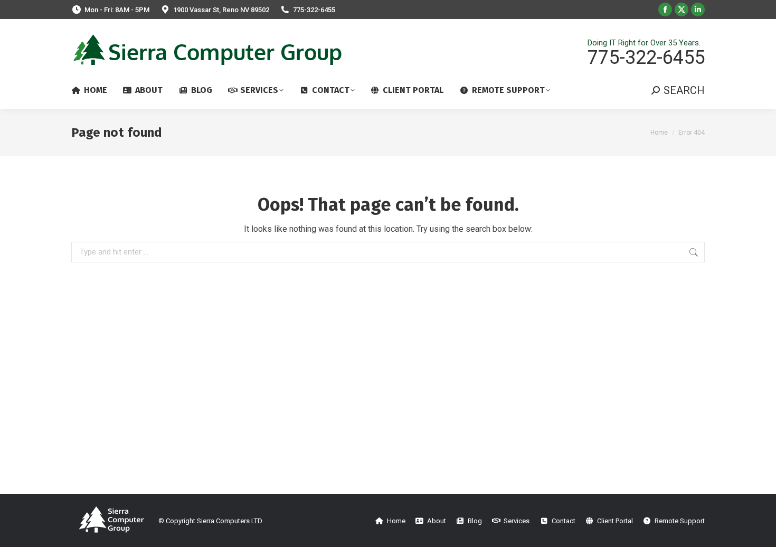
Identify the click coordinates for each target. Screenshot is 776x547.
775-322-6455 (314, 10)
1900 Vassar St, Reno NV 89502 (221, 10)
